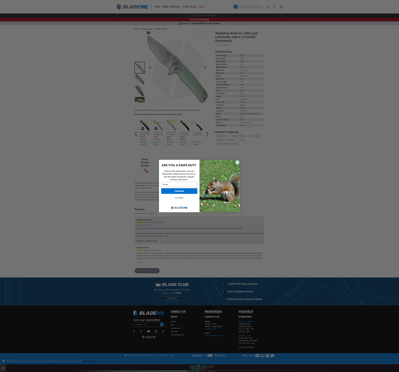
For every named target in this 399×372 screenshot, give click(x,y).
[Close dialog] (237, 162)
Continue (179, 191)
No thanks (179, 198)
